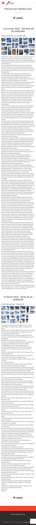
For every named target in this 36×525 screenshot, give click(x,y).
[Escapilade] (10, 3)
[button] (3, 40)
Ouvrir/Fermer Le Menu (3, 2)
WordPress (26, 522)
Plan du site (22, 514)
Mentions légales (15, 514)
